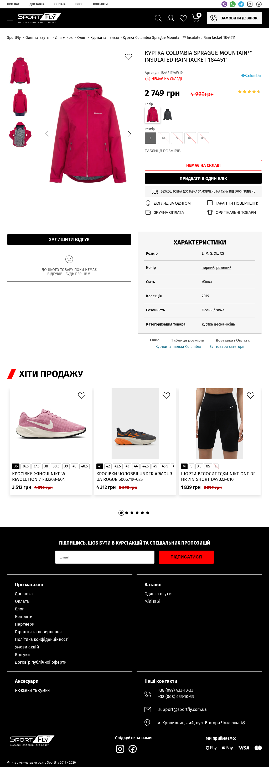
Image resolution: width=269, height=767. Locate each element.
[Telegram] (241, 4)
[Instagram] (250, 4)
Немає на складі (203, 165)
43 (127, 466)
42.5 (118, 466)
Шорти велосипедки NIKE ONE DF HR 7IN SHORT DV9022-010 (218, 476)
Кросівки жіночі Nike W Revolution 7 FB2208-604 (38, 476)
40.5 (84, 466)
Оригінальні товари (236, 212)
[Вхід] (171, 18)
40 (74, 466)
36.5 (25, 466)
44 (136, 466)
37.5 (36, 466)
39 (66, 466)
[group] (88, 133)
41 (99, 466)
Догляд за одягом (172, 203)
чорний (208, 267)
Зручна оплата (169, 212)
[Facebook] (259, 4)
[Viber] (224, 4)
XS (208, 466)
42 (108, 466)
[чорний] (167, 115)
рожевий (223, 267)
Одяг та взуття (158, 593)
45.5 (165, 466)
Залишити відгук (69, 239)
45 (155, 466)
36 (16, 466)
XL (199, 466)
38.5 (56, 466)
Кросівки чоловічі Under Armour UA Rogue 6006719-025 (134, 476)
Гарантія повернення (238, 203)
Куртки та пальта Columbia (178, 347)
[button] (129, 133)
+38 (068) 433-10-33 (176, 696)
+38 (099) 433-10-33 (175, 690)
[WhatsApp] (233, 4)
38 (46, 466)
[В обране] (129, 58)
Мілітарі (152, 601)
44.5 (145, 466)
